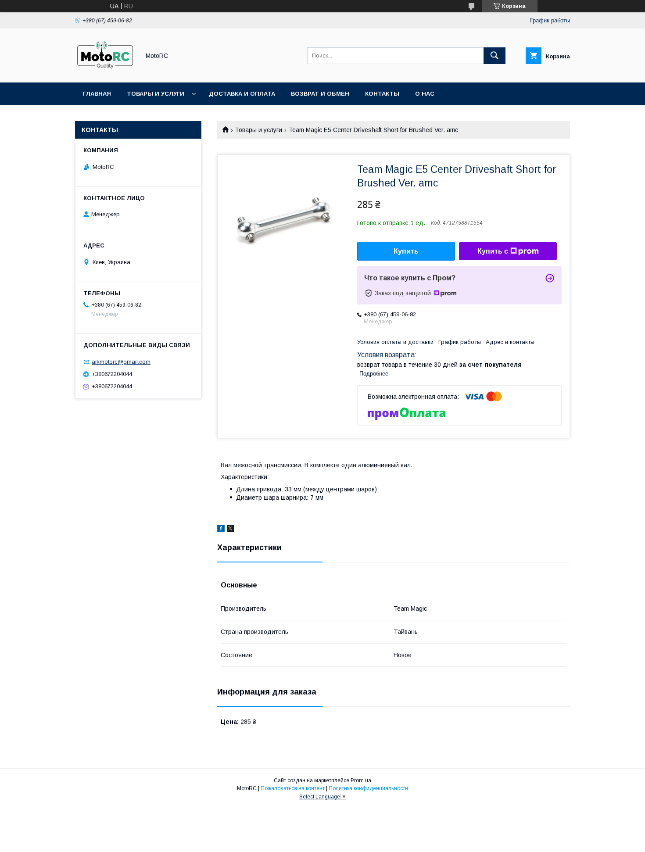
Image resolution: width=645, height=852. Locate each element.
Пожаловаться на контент (293, 788)
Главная (97, 93)
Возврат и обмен (320, 93)
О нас (424, 93)
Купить (406, 251)
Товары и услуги (155, 93)
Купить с (492, 251)
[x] (230, 529)
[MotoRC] (105, 71)
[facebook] (221, 529)
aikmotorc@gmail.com (121, 361)
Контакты (382, 93)
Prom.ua (361, 780)
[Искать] (494, 55)
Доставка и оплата (242, 93)
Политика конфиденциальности (368, 788)
